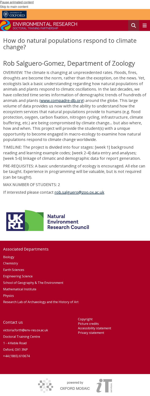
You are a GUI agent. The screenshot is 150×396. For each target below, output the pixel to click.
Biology (8, 257)
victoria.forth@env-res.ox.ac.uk (25, 330)
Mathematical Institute (19, 289)
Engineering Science (18, 276)
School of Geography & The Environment (33, 283)
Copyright (85, 319)
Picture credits (88, 324)
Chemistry (10, 263)
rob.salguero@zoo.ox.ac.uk (79, 192)
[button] (133, 25)
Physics (9, 295)
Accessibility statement (94, 328)
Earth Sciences (13, 270)
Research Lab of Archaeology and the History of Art (41, 302)
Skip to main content (14, 6)
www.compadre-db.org (61, 100)
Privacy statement (91, 333)
